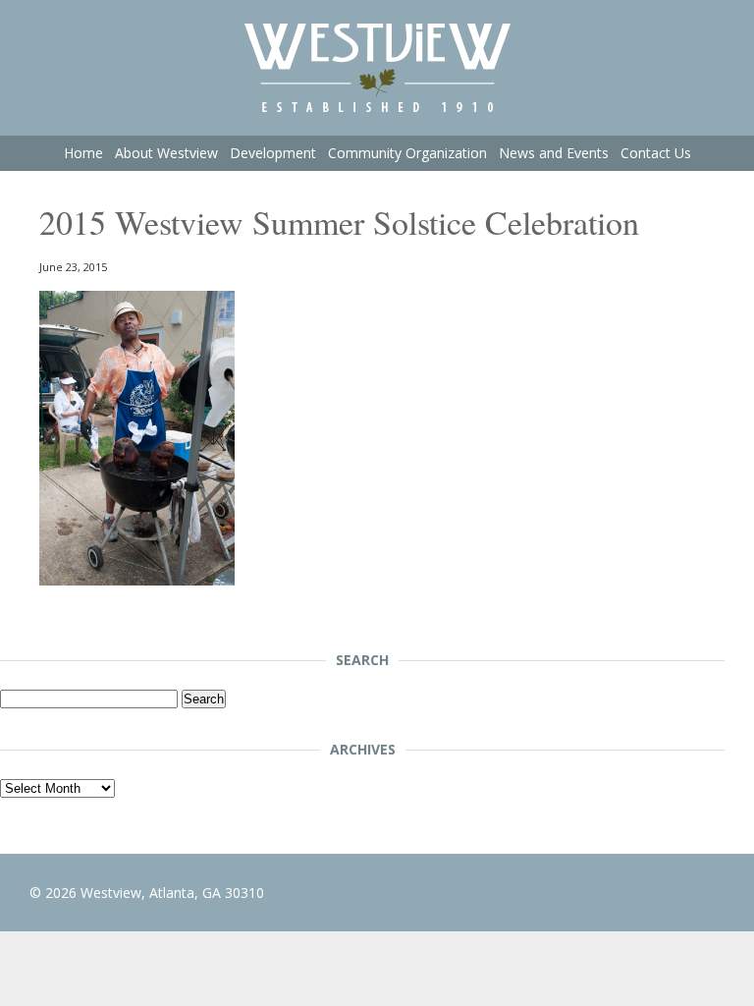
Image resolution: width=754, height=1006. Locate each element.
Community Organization (407, 152)
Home (83, 152)
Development (273, 152)
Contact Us (655, 152)
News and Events (554, 152)
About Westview (166, 152)
